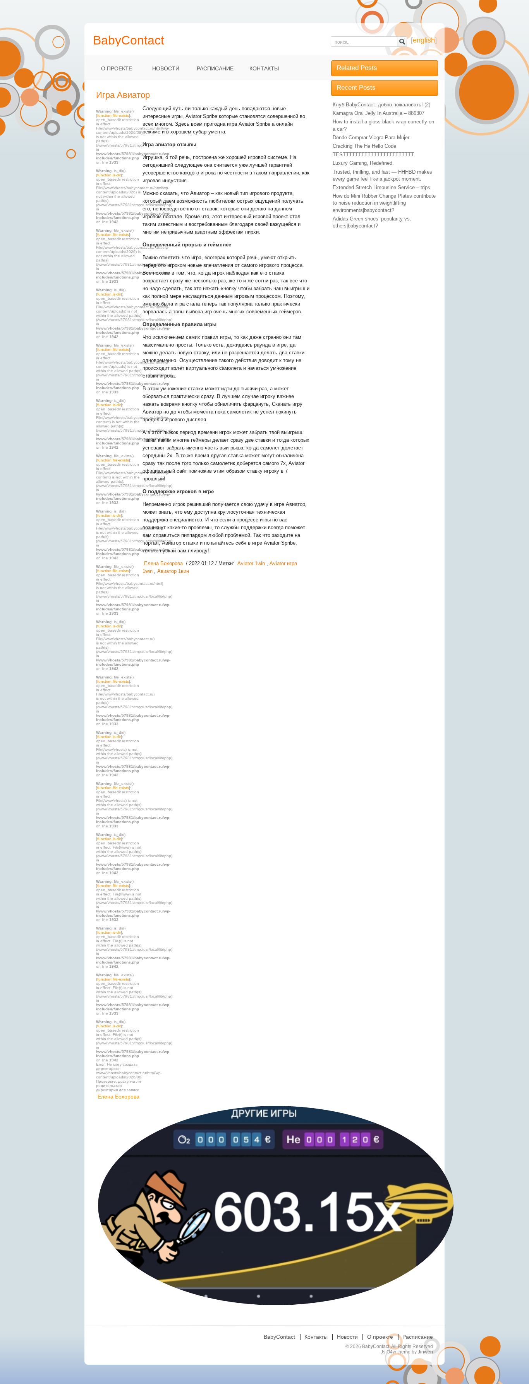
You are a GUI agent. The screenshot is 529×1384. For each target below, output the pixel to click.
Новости (165, 68)
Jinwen (425, 1352)
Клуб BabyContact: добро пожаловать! (378, 105)
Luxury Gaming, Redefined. (363, 163)
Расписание (215, 68)
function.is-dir (109, 175)
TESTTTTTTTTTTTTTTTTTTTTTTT (373, 154)
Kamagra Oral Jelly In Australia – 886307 (378, 113)
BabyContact (279, 1337)
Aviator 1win (251, 563)
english (424, 40)
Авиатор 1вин (173, 571)
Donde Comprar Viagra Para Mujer (371, 137)
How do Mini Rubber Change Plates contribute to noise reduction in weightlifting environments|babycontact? (384, 203)
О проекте (116, 68)
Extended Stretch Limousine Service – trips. (382, 187)
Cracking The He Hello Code (364, 146)
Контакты (264, 68)
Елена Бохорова (118, 1097)
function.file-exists (113, 115)
